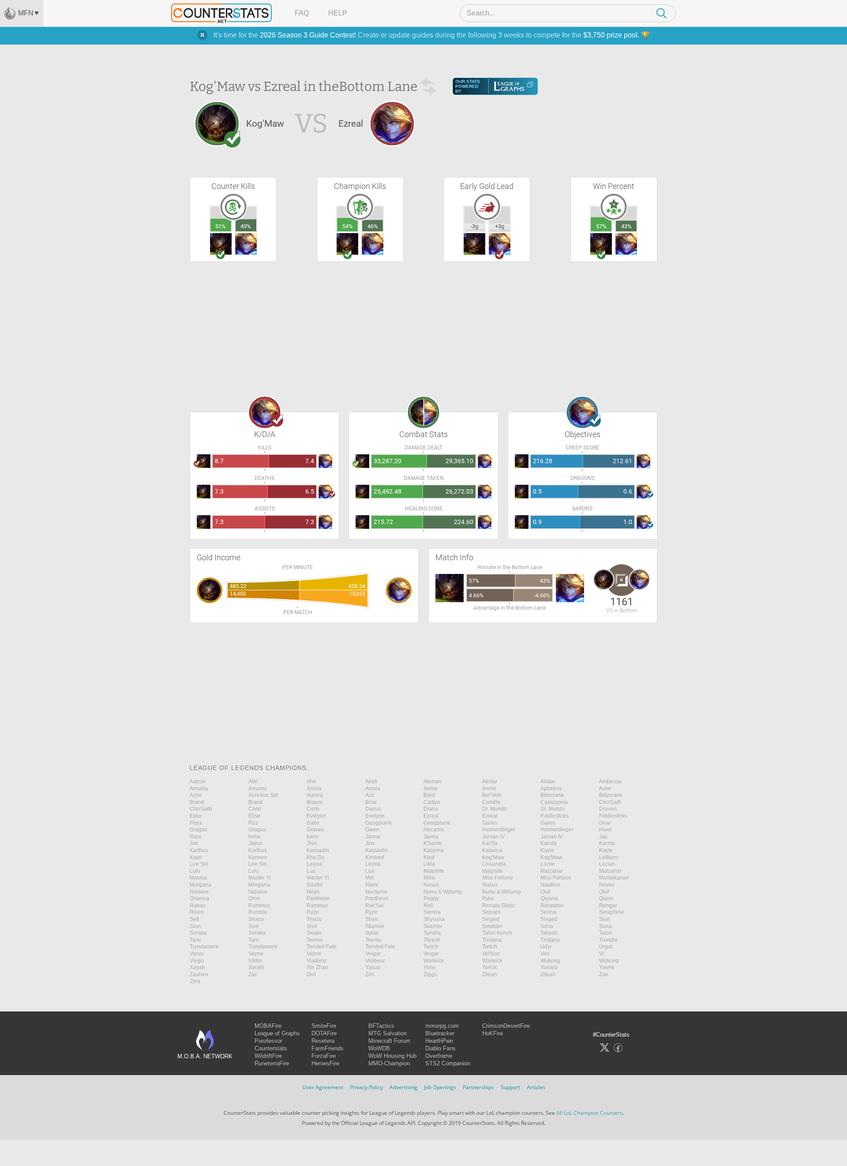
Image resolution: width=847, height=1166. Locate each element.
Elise (254, 816)
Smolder (492, 926)
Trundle (608, 940)
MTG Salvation (387, 1033)
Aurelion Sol (263, 795)
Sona (546, 926)
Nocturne (376, 892)
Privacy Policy (366, 1087)
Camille (491, 802)
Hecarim (434, 829)
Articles (536, 1087)
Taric (195, 940)
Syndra (432, 933)
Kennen (257, 857)
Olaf (545, 892)
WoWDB (379, 1048)
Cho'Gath (610, 802)
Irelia (254, 837)
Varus (196, 954)
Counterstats (271, 1048)
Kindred (374, 857)
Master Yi (259, 878)
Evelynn (316, 816)
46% (372, 226)
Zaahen (199, 974)
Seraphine (611, 912)
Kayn (196, 857)
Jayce (255, 843)
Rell (428, 905)
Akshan (433, 781)
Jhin (312, 843)
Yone (430, 967)
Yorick (489, 967)
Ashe (605, 788)
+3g (499, 226)
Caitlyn (432, 802)
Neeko (607, 885)
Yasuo (372, 967)
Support (510, 1087)
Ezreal (431, 816)
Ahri (253, 781)
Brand (197, 802)
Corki (254, 809)
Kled (429, 857)
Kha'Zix (315, 857)
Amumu (199, 788)
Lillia (429, 864)
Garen (489, 823)
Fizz (253, 823)
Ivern (313, 837)
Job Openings (440, 1087)
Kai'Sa (490, 843)
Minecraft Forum (389, 1041)
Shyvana (434, 919)
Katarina (434, 850)
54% (347, 226)
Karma (607, 843)
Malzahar (551, 871)
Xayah (197, 967)
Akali (371, 781)
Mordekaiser (614, 878)
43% (626, 226)
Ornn (254, 898)
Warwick (434, 961)
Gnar (605, 823)
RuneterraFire (272, 1063)
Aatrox (197, 781)
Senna (548, 912)
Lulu (195, 871)
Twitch (431, 946)
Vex (544, 954)
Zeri (370, 974)
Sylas (372, 933)
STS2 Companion (447, 1063)
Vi (601, 954)
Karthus (199, 850)
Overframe (438, 1056)
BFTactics (381, 1026)
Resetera (322, 1041)
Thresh (432, 940)
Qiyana (549, 898)
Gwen (372, 829)
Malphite (434, 871)
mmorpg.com (442, 1026)
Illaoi (195, 837)
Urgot (605, 946)
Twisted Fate (322, 946)
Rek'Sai (374, 905)
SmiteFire (323, 1026)
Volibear (375, 961)
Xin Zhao (317, 967)
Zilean (489, 974)
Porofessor (268, 1041)
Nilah (313, 892)
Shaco (256, 919)
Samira (432, 912)
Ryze (313, 912)
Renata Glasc (498, 905)
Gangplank (378, 823)
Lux (311, 871)
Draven (608, 809)
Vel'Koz (491, 954)
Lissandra (494, 864)
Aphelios (551, 788)
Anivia (314, 788)
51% (220, 226)
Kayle (547, 850)
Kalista (548, 843)
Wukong (550, 961)
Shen (371, 919)
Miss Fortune (497, 878)
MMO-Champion (389, 1063)
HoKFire (492, 1033)
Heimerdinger (498, 829)
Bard (429, 795)
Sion (604, 919)
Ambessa (610, 781)
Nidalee (199, 892)
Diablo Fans (440, 1048)
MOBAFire (268, 1026)
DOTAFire (324, 1033)
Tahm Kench (497, 933)
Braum (314, 802)
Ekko (196, 816)
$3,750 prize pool (610, 35)
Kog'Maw (493, 857)
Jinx (370, 843)
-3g (474, 226)
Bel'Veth (492, 795)
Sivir (253, 926)
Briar (371, 802)
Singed (490, 919)
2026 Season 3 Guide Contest (307, 35)
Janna (372, 837)
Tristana (492, 940)
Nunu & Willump (443, 892)
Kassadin (318, 850)
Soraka (198, 933)
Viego (197, 961)
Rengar (608, 905)
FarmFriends (327, 1048)
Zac (252, 974)
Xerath (256, 967)
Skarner (374, 926)
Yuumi (606, 967)
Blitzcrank (552, 795)
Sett (194, 919)
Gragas (198, 829)
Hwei (605, 829)
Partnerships (478, 1087)
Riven (197, 912)
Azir (370, 795)
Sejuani (491, 912)
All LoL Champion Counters (589, 1113)
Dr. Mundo (494, 809)
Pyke (488, 898)
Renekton (552, 905)
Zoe (603, 974)
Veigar (373, 954)
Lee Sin (199, 864)
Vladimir (316, 961)
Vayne (255, 954)
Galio (313, 823)
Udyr (546, 946)
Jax (603, 837)
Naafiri (314, 885)
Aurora (315, 795)
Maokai (198, 878)
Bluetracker (439, 1033)
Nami (371, 885)
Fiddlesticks (554, 816)
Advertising (403, 1087)
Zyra (195, 981)
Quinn (606, 898)
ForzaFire (323, 1056)
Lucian (607, 864)
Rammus (259, 905)
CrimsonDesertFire (506, 1026)
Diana (431, 809)
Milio (429, 878)
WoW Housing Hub (392, 1056)
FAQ (302, 13)
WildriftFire (268, 1056)
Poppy (431, 898)
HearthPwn (439, 1041)
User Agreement (322, 1087)
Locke (547, 864)
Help (337, 13)
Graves (315, 829)
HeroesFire (325, 1063)
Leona (314, 864)
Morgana (200, 885)
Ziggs (430, 974)
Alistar (489, 781)
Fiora (196, 823)
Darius (373, 809)
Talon (605, 933)
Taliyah (549, 933)
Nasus (431, 885)
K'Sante (433, 843)
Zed (311, 974)
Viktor (255, 961)
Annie (431, 788)
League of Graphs (277, 1033)
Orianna (199, 898)
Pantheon (318, 898)
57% (601, 226)
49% (245, 226)
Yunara (549, 967)
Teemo (315, 940)
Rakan (198, 905)
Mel (369, 878)
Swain (314, 933)
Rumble (257, 912)
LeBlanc (609, 857)
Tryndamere (204, 946)
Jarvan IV (493, 837)
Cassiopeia (554, 802)
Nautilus (550, 885)
